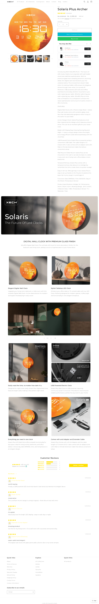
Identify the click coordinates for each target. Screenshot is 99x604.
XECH (47, 603)
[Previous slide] (44, 338)
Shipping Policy (11, 577)
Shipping (67, 18)
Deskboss (67, 48)
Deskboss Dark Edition (71, 55)
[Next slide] (51, 338)
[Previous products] (87, 44)
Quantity (60, 21)
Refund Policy (11, 575)
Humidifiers (39, 572)
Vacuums (38, 569)
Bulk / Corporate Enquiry (75, 34)
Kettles (38, 564)
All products (67, 561)
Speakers (38, 575)
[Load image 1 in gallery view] (14, 58)
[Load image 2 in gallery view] (22, 58)
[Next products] (90, 44)
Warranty (9, 567)
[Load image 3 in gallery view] (30, 58)
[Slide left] (8, 58)
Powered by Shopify (52, 603)
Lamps (37, 567)
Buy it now (74, 38)
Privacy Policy (11, 569)
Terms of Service (12, 564)
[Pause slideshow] (55, 338)
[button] (84, 1)
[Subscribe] (33, 592)
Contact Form (11, 580)
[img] (12, 478)
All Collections (40, 561)
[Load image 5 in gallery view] (46, 58)
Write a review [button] (78, 465)
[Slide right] (52, 58)
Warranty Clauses (12, 572)
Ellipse (67, 62)
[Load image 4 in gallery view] (38, 58)
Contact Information (13, 583)
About (9, 561)
